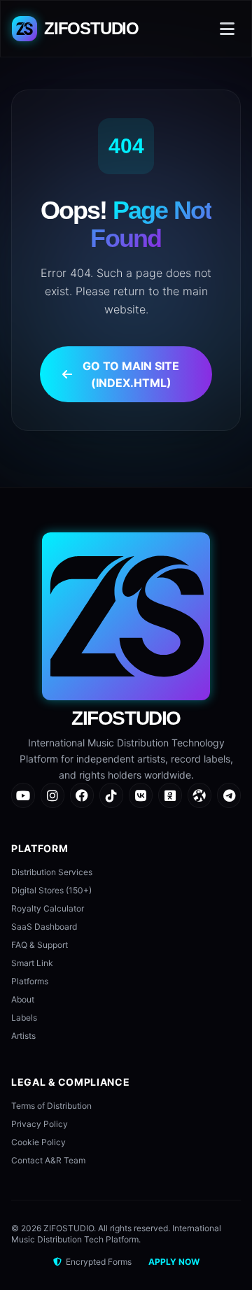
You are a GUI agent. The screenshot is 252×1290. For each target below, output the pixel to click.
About (22, 999)
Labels (24, 1017)
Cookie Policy (38, 1142)
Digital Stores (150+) (51, 890)
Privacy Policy (39, 1124)
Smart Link (32, 963)
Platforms (29, 981)
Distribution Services (51, 872)
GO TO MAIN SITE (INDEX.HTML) (131, 374)
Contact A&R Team (48, 1160)
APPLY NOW (174, 1261)
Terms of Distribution (51, 1105)
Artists (23, 1035)
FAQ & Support (39, 945)
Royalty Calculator (47, 908)
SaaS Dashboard (44, 926)
